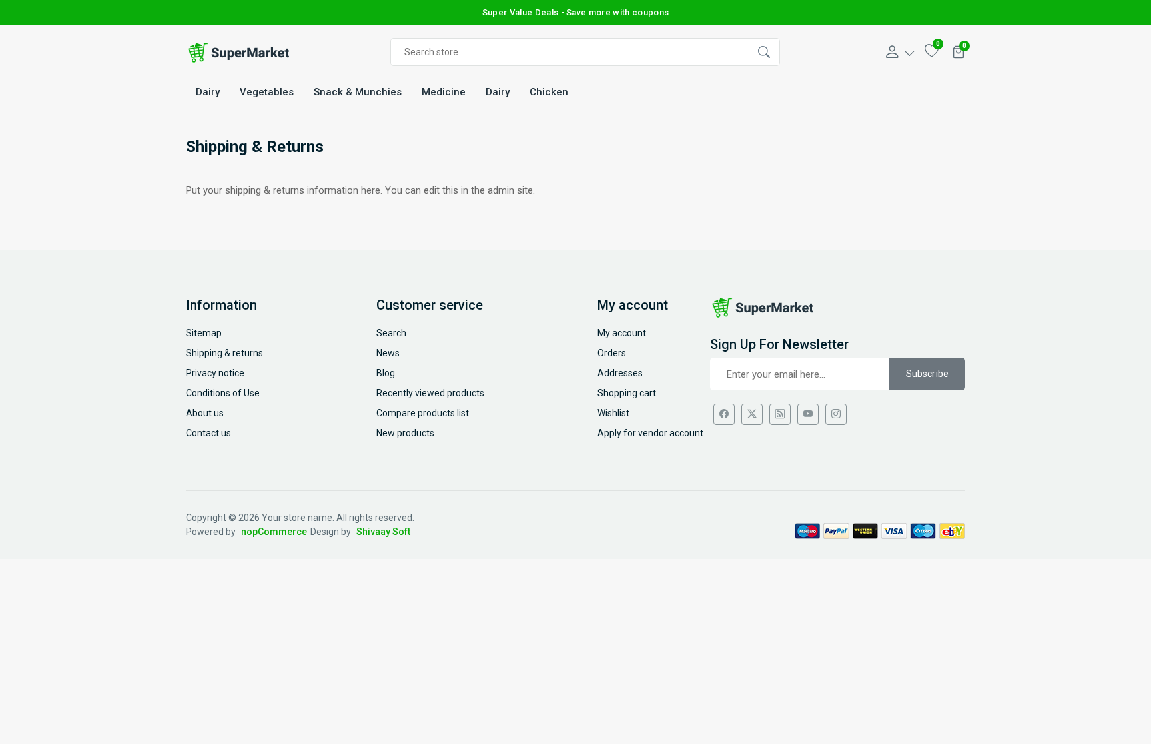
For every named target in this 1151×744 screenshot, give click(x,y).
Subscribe (927, 373)
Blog (385, 373)
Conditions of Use (223, 393)
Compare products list (422, 413)
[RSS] (780, 414)
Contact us (208, 433)
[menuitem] (208, 92)
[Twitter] (752, 414)
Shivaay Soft (383, 531)
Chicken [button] (549, 92)
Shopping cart (626, 393)
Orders (611, 353)
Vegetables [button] (267, 92)
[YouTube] (808, 414)
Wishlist (613, 413)
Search (391, 333)
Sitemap (204, 333)
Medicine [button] (444, 92)
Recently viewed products (430, 393)
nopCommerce (274, 531)
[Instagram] (836, 414)
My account (621, 333)
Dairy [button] (208, 92)
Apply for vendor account (650, 433)
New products (405, 433)
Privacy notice (215, 373)
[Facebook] (724, 414)
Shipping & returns (224, 353)
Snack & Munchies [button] (358, 92)
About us (205, 413)
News (388, 353)
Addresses (620, 373)
